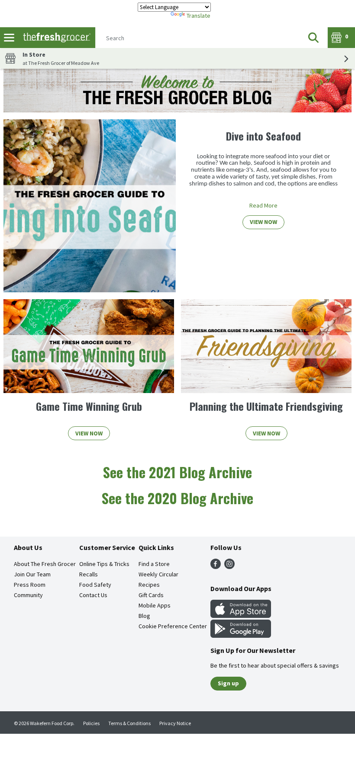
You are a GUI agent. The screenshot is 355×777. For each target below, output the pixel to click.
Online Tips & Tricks (104, 564)
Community (28, 595)
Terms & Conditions (129, 723)
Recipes (149, 584)
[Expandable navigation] (9, 38)
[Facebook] (215, 566)
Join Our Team (32, 574)
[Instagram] (229, 566)
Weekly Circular (158, 574)
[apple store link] (240, 615)
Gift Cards (151, 595)
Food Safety (95, 584)
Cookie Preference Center (173, 626)
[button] (313, 37)
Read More (263, 205)
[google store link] (240, 635)
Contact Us (93, 595)
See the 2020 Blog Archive (177, 498)
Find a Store (154, 564)
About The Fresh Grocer (45, 564)
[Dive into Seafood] (89, 205)
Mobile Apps (155, 605)
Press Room (29, 584)
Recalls (88, 574)
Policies (91, 723)
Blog (144, 616)
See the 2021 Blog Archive (177, 472)
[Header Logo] (55, 38)
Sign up (228, 683)
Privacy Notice (175, 723)
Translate (198, 15)
